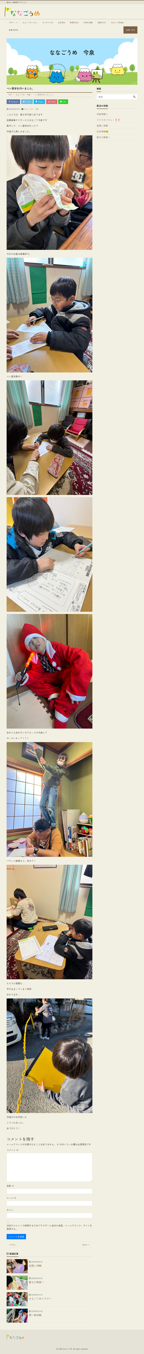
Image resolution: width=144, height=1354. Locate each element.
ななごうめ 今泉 (31, 109)
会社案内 (61, 22)
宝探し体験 (102, 125)
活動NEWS (101, 22)
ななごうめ (67, 1349)
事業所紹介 (74, 22)
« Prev (12, 1244)
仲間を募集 (88, 22)
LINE (64, 101)
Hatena (40, 101)
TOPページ (13, 22)
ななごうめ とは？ (30, 22)
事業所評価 (13, 30)
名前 (10, 1185)
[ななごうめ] (22, 11)
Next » (85, 1244)
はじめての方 (47, 22)
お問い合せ (130, 30)
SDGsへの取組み (117, 22)
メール (11, 1198)
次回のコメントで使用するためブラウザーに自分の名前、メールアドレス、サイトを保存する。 (49, 1227)
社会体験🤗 (102, 131)
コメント (12, 1150)
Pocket (53, 101)
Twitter (28, 101)
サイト (10, 1210)
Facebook (14, 101)
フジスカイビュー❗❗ (108, 119)
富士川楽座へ (103, 137)
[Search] (134, 96)
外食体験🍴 (102, 114)
